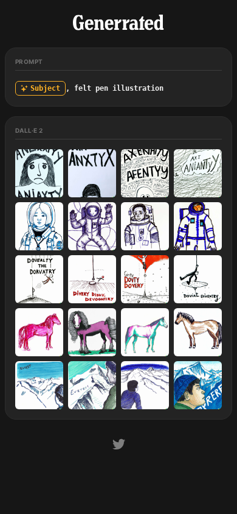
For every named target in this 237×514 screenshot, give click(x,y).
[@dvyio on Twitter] (119, 446)
